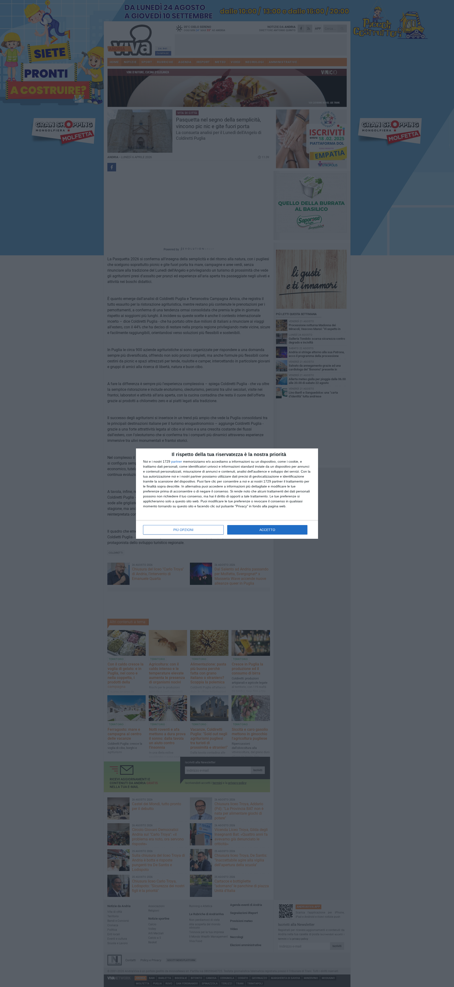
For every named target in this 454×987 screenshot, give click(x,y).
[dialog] (227, 493)
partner (176, 461)
